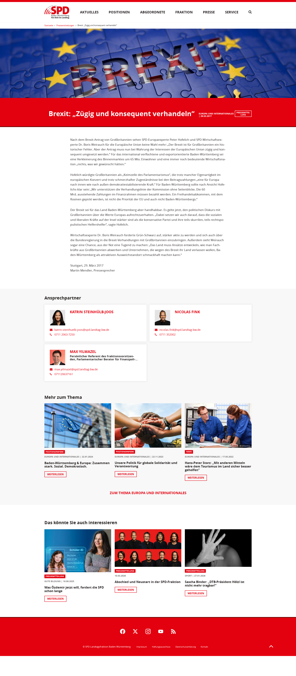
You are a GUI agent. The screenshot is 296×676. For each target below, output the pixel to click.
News (189, 451)
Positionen (119, 12)
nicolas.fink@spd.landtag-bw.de (180, 330)
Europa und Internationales (216, 113)
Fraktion (184, 12)
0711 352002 (167, 334)
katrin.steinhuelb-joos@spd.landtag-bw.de (81, 330)
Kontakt (204, 646)
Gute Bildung (52, 581)
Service (231, 12)
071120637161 (63, 374)
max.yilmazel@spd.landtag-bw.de (76, 369)
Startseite (48, 25)
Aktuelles (89, 12)
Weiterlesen (55, 474)
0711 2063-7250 (64, 334)
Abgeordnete (152, 12)
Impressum (141, 646)
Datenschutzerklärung (185, 646)
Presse (209, 12)
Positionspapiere (55, 452)
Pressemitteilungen (65, 25)
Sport (188, 575)
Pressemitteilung (243, 113)
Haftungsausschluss (161, 646)
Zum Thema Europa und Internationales (148, 493)
